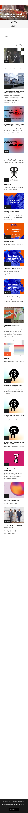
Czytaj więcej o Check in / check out (14, 150)
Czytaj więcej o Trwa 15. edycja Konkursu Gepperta (14, 262)
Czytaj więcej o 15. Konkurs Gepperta (14, 235)
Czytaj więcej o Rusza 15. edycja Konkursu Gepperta (14, 291)
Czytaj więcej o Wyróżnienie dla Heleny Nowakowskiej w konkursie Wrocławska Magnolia (14, 88)
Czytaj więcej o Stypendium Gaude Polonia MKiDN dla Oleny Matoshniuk (14, 520)
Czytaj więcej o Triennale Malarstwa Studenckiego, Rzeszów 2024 (14, 465)
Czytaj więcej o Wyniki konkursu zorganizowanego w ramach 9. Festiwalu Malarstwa (14, 380)
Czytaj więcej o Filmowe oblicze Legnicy (14, 59)
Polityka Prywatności (16, 805)
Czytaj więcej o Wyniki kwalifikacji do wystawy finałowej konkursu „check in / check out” (14, 120)
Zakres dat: (7, 40)
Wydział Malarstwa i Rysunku (7, 11)
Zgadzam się (12, 809)
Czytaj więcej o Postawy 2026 (14, 178)
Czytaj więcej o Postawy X (14, 352)
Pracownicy (13, 25)
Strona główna (4, 9)
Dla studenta (14, 24)
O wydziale (13, 21)
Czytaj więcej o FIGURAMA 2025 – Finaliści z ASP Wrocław (14, 322)
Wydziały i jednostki (14, 9)
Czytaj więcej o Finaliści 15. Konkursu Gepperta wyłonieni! (14, 206)
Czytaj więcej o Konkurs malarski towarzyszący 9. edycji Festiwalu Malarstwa (14, 409)
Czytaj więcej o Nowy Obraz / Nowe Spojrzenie (14, 493)
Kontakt (13, 26)
